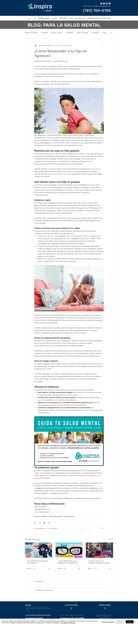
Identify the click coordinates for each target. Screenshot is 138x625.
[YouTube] (107, 3)
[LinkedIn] (109, 3)
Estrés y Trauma (56, 33)
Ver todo (110, 539)
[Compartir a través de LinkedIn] (44, 523)
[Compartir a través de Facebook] (35, 523)
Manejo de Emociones (55, 516)
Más (104, 33)
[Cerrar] (136, 622)
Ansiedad (44, 33)
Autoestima (95, 33)
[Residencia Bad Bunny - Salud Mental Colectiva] (69, 550)
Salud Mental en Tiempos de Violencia (37, 562)
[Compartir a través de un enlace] (49, 523)
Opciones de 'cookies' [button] (107, 622)
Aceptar (129, 622)
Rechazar (120, 622)
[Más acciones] (102, 45)
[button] (111, 32)
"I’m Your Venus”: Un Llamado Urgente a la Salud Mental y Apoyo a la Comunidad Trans (99, 562)
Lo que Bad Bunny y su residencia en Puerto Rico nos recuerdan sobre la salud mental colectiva (68, 562)
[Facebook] (101, 3)
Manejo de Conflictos (41, 516)
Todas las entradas (31, 33)
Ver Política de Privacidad (68, 623)
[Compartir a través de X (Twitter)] (40, 523)
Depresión (69, 33)
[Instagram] (104, 3)
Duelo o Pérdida (82, 33)
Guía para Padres (69, 516)
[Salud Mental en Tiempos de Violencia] (38, 550)
